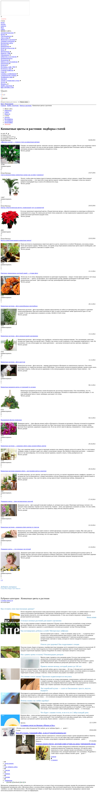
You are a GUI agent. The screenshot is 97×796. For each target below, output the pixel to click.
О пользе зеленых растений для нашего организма (41, 621)
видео (3, 22)
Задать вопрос (9, 763)
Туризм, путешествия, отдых (10, 80)
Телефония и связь (7, 77)
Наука (3, 50)
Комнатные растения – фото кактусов (13, 362)
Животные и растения (8, 39)
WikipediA (4, 91)
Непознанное (5, 51)
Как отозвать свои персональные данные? (17, 609)
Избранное (8, 110)
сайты (3, 29)
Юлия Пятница (6, 140)
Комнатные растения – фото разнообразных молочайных (19, 306)
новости (3, 26)
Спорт (3, 72)
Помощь (7, 773)
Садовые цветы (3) (7, 600)
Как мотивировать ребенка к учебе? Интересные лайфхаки (44, 631)
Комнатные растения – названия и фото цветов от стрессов (20, 527)
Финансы (4, 84)
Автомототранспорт (7, 33)
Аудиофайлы (9, 121)
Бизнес (3, 34)
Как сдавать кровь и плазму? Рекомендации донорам (42, 654)
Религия (3, 65)
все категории (5, 602)
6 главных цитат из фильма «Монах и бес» (38, 725)
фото (2, 27)
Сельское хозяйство (7, 70)
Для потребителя (6, 36)
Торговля (4, 79)
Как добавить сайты (11, 767)
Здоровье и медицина (8, 41)
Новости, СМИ (6, 53)
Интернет (4, 45)
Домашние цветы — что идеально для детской (16, 549)
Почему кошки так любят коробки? (35, 701)
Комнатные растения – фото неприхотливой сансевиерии (19, 336)
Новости (7, 114)
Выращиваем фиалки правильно (11, 420)
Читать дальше (25, 151)
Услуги (3, 82)
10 (1, 168)
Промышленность (6, 58)
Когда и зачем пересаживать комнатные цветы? (16, 240)
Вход (2, 104)
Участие (7, 770)
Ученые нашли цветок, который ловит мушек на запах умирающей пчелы (66, 744)
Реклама (7, 777)
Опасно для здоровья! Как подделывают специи (60, 644)
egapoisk (4, 98)
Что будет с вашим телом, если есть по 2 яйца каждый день (65, 712)
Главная (53, 756)
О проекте (54, 760)
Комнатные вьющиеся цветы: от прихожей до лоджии (18, 387)
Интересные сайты (7, 43)
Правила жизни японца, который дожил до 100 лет (61, 666)
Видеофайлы (9, 119)
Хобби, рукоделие (6, 85)
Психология (5, 60)
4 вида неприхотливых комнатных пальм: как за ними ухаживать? (22, 175)
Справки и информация (8, 74)
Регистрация (9, 104)
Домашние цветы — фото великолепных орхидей (17, 501)
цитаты (3, 24)
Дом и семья (5, 38)
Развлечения (5, 63)
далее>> (65, 728)
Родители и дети (6, 68)
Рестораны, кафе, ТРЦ (8, 67)
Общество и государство (9, 56)
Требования (8, 780)
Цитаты (7, 117)
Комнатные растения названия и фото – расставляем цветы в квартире (23, 471)
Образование (5, 55)
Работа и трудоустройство (9, 62)
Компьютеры (5, 46)
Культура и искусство (8, 48)
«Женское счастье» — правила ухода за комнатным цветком (20, 142)
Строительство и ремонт (9, 75)
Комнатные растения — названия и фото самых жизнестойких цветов (23, 446)
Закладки (8, 124)
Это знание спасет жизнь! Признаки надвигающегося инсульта (46, 676)
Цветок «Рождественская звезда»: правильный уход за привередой (22, 207)
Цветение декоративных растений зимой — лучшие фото (19, 273)
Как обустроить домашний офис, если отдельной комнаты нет (41, 733)
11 (1, 233)
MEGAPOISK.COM (7, 87)
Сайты (7, 112)
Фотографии (9, 122)
